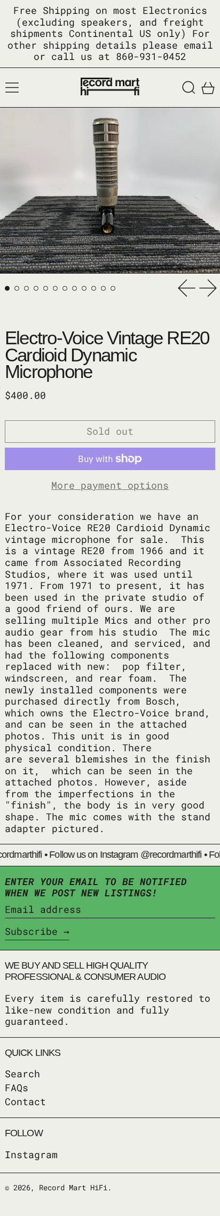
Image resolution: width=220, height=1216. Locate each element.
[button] (189, 87)
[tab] (7, 288)
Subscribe (31, 931)
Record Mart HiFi (73, 1187)
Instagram (31, 1155)
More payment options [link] (110, 486)
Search (22, 1073)
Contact (25, 1101)
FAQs (16, 1087)
